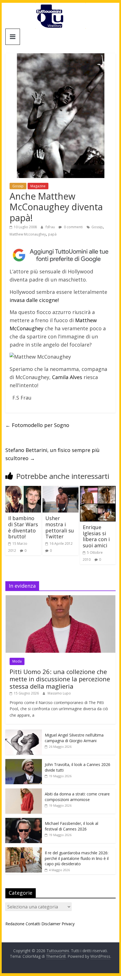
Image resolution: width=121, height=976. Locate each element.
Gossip (18, 186)
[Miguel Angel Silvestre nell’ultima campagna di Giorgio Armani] (23, 732)
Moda (17, 661)
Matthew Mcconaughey (28, 234)
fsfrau (51, 227)
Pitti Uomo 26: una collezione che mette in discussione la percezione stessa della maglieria (60, 679)
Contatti (33, 923)
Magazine (38, 186)
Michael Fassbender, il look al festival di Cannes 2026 (71, 826)
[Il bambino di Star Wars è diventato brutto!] (23, 489)
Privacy (68, 923)
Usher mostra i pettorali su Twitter (59, 527)
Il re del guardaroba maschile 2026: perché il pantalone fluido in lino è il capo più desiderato (77, 858)
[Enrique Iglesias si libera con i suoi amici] (98, 489)
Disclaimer (50, 923)
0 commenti (73, 227)
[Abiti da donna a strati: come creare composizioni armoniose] (23, 791)
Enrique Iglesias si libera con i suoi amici (96, 536)
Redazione (14, 923)
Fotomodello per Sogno (37, 425)
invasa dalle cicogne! (34, 300)
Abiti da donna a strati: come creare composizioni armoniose (77, 796)
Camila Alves (67, 377)
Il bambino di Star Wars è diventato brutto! (23, 527)
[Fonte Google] (60, 255)
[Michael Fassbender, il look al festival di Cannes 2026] (23, 820)
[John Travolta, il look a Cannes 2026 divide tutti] (23, 762)
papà (52, 234)
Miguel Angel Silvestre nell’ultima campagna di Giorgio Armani (74, 737)
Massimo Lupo (59, 693)
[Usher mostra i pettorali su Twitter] (60, 489)
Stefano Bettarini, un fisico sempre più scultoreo (52, 454)
